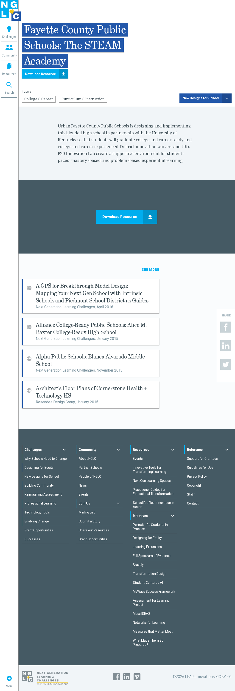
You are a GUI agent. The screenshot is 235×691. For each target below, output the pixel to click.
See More (150, 269)
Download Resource (40, 74)
